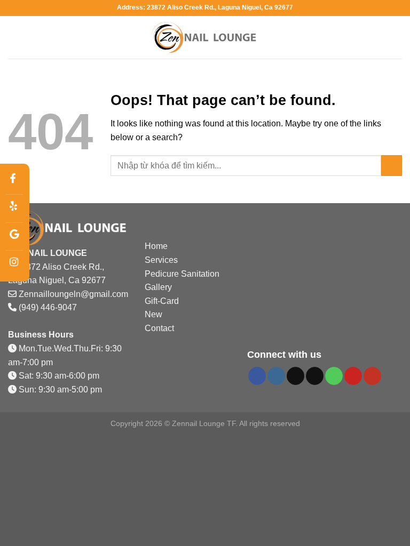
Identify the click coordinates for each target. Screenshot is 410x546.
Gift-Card (162, 301)
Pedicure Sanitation (182, 273)
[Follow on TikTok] (295, 376)
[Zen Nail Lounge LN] (205, 37)
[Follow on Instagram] (276, 376)
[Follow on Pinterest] (353, 376)
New (153, 314)
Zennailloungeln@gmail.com (73, 294)
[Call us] (334, 376)
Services (161, 259)
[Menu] (14, 37)
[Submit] (391, 165)
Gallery (158, 287)
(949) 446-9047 (48, 307)
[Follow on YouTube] (372, 376)
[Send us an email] (315, 376)
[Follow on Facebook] (257, 376)
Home (156, 246)
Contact (159, 328)
